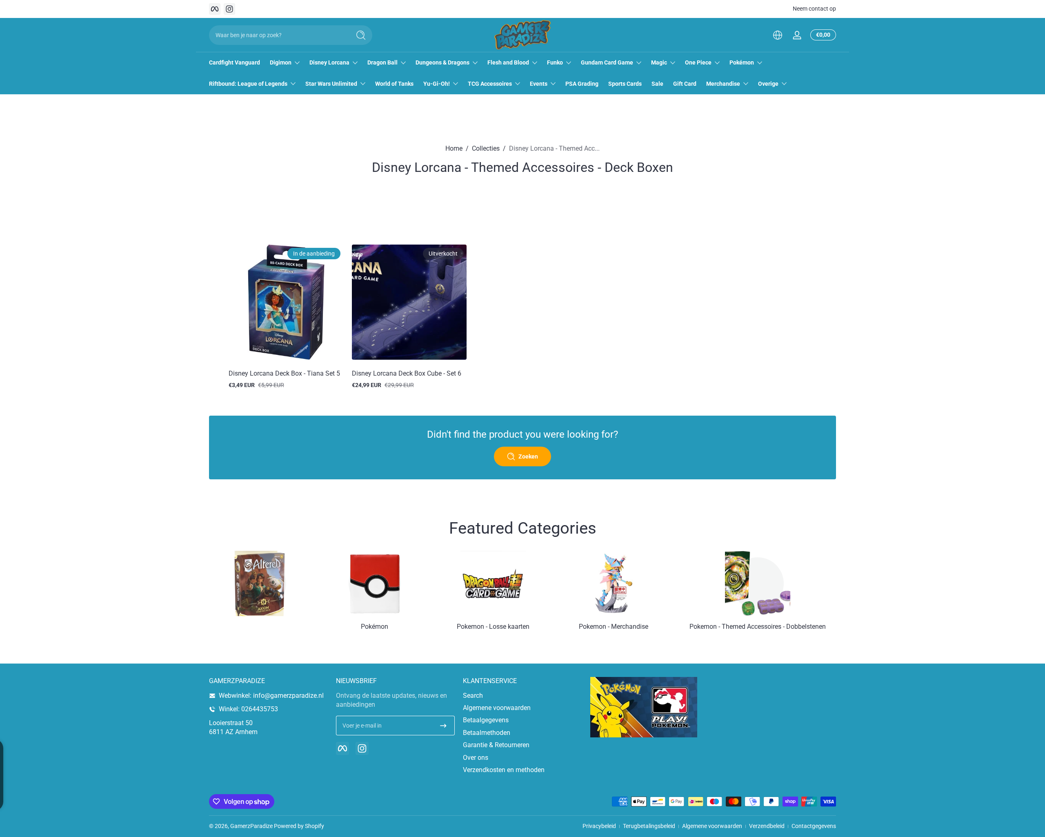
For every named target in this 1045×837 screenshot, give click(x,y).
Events (538, 83)
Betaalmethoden (486, 733)
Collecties (486, 148)
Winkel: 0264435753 (248, 709)
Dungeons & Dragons (442, 62)
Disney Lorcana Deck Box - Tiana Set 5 (284, 373)
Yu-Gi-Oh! (436, 83)
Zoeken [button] (528, 456)
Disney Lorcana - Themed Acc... (554, 148)
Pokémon (741, 62)
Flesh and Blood (508, 62)
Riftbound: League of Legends (248, 83)
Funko (555, 62)
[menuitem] (522, 695)
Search (473, 695)
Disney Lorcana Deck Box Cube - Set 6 (406, 373)
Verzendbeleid (767, 826)
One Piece (698, 62)
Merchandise (723, 83)
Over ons (475, 757)
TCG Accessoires (490, 83)
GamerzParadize (251, 826)
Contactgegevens (814, 826)
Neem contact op (814, 8)
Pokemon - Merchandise (613, 626)
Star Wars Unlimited (331, 83)
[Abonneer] (443, 725)
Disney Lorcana (329, 62)
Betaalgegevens (486, 720)
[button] (777, 35)
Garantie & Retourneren (496, 745)
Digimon (280, 62)
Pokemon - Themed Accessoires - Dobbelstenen (757, 626)
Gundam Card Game (607, 62)
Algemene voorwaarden (497, 708)
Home (453, 148)
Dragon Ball (382, 62)
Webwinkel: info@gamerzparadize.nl (271, 695)
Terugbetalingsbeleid (649, 826)
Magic (659, 62)
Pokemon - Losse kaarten (493, 626)
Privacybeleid (599, 826)
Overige (768, 83)
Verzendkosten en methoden (504, 770)
